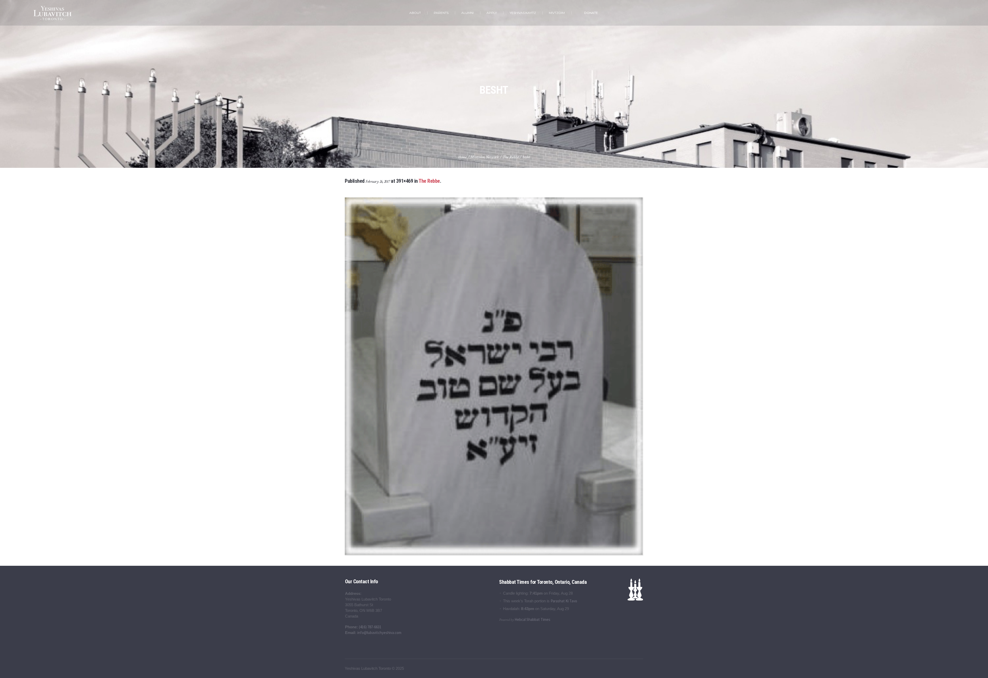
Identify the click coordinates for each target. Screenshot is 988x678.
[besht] (494, 376)
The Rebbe (511, 157)
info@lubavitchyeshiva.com (379, 632)
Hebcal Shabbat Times (532, 619)
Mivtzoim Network (485, 157)
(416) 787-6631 (370, 626)
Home (462, 157)
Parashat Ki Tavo (564, 600)
